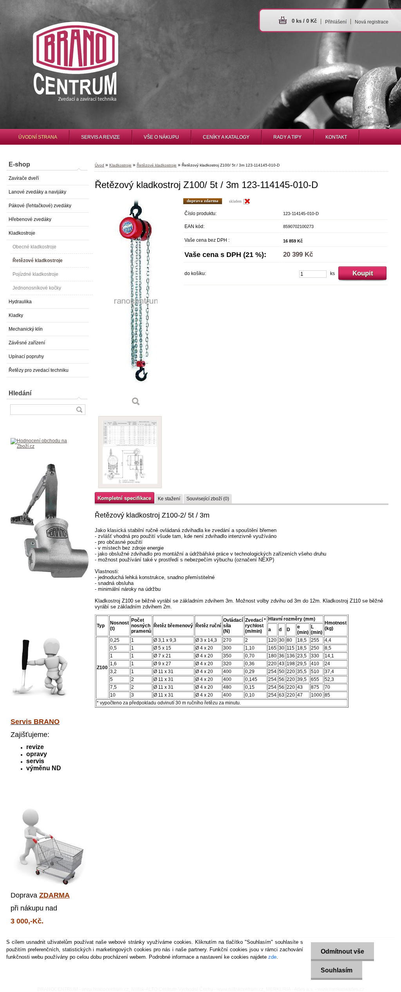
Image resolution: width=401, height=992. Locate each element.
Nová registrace (371, 22)
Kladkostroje (22, 233)
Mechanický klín (26, 329)
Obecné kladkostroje (34, 247)
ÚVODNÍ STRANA (37, 137)
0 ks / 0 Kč (304, 21)
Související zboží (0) (207, 498)
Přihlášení (336, 22)
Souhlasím (336, 970)
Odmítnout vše (342, 951)
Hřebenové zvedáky (30, 219)
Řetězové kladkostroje (38, 260)
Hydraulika (20, 301)
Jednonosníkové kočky (37, 288)
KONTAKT (336, 137)
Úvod (99, 165)
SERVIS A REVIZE (100, 137)
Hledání (20, 393)
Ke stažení (169, 498)
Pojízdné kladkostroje (35, 274)
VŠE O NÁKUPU (161, 137)
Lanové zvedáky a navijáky (37, 192)
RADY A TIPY (287, 137)
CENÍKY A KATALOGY (226, 137)
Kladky (16, 315)
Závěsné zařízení (27, 343)
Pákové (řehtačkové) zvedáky (40, 205)
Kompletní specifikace (124, 498)
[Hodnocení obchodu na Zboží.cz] (48, 446)
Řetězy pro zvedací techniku (39, 370)
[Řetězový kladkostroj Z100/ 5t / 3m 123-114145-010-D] (136, 304)
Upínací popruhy (26, 356)
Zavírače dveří (24, 178)
